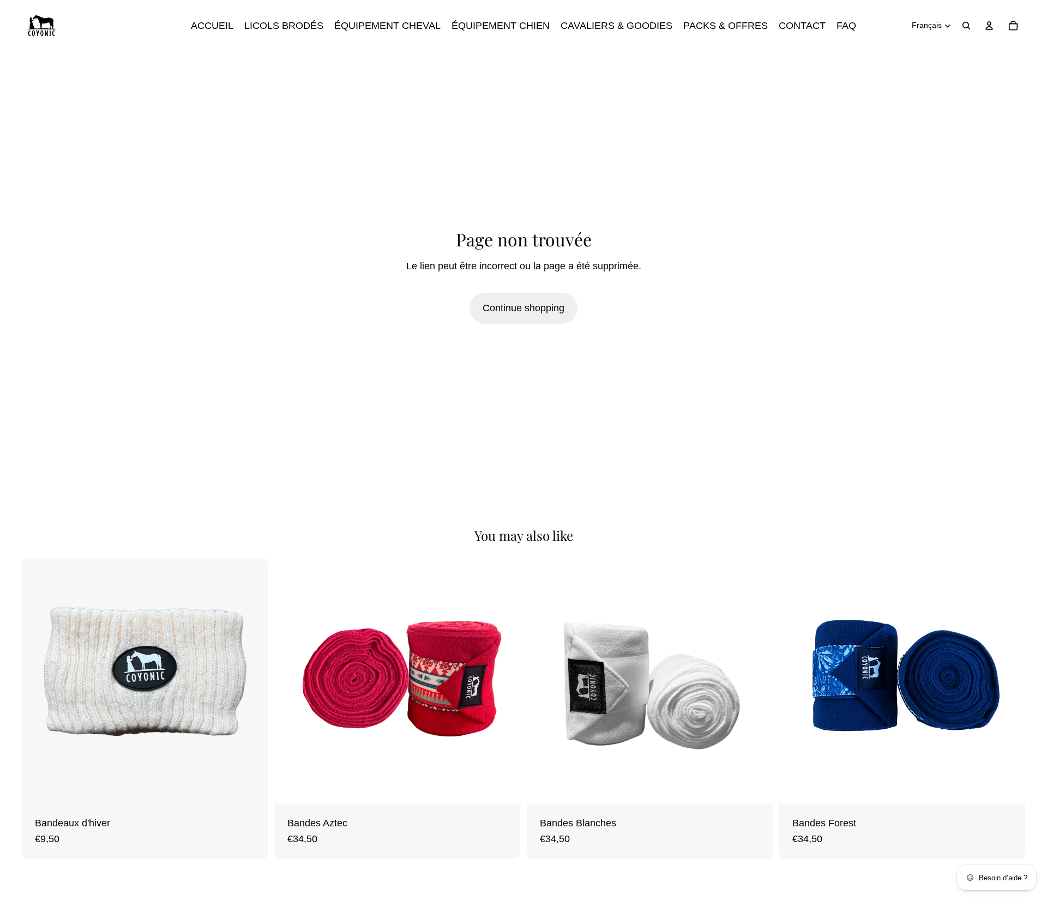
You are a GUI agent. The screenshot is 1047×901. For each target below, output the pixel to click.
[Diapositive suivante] (251, 681)
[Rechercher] (966, 26)
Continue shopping (523, 308)
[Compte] (989, 26)
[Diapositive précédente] (38, 681)
